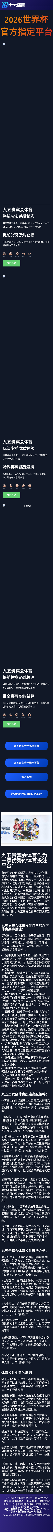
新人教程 (26, 777)
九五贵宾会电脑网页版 (26, 762)
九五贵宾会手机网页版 (26, 746)
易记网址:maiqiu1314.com (26, 793)
